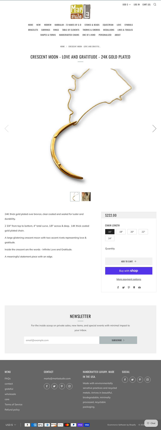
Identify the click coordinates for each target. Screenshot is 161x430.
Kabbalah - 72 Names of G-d (68, 24)
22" (143, 231)
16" (109, 231)
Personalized (105, 34)
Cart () (146, 4)
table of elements (70, 29)
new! (38, 24)
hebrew (47, 24)
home (30, 24)
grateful (9, 388)
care (7, 399)
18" (121, 231)
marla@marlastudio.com (57, 378)
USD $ (125, 4)
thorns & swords (91, 29)
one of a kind (89, 34)
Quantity (110, 248)
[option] (80, 128)
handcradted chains (69, 34)
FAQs (8, 378)
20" (132, 231)
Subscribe (117, 340)
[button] (75, 196)
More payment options (129, 279)
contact (9, 383)
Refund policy (12, 409)
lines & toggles (125, 29)
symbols (129, 24)
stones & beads (92, 24)
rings (56, 29)
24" (109, 238)
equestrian (108, 24)
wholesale (10, 394)
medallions (108, 29)
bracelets (33, 29)
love (119, 24)
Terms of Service (13, 404)
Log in (137, 4)
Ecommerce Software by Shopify (122, 425)
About (118, 34)
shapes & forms (48, 34)
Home (62, 46)
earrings (45, 29)
